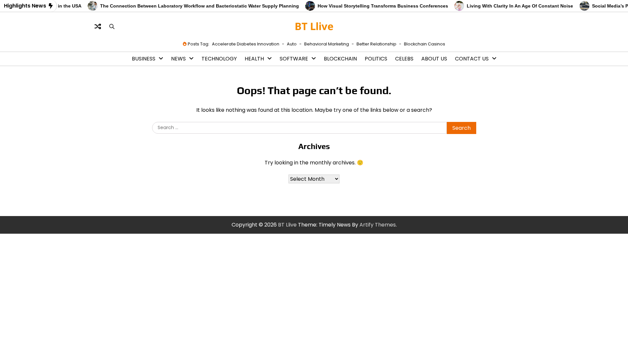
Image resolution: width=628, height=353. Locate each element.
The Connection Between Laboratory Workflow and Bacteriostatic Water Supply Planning (195, 5)
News (178, 58)
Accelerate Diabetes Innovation (245, 44)
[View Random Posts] (98, 26)
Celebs (404, 58)
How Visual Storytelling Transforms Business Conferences (378, 5)
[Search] (112, 26)
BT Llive (314, 26)
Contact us (472, 58)
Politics (376, 58)
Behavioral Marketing (326, 44)
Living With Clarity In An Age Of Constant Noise (515, 5)
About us (434, 58)
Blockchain (340, 58)
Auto (292, 44)
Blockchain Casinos (424, 44)
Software (294, 58)
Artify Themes (377, 224)
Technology (219, 58)
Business (143, 58)
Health (254, 58)
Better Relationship (376, 44)
